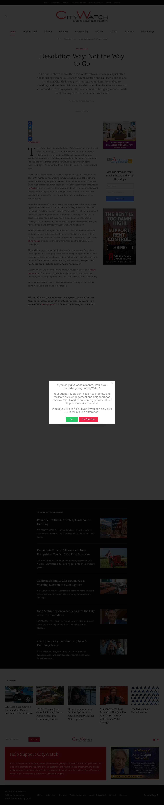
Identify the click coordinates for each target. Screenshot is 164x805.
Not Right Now (88, 419)
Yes (71, 419)
